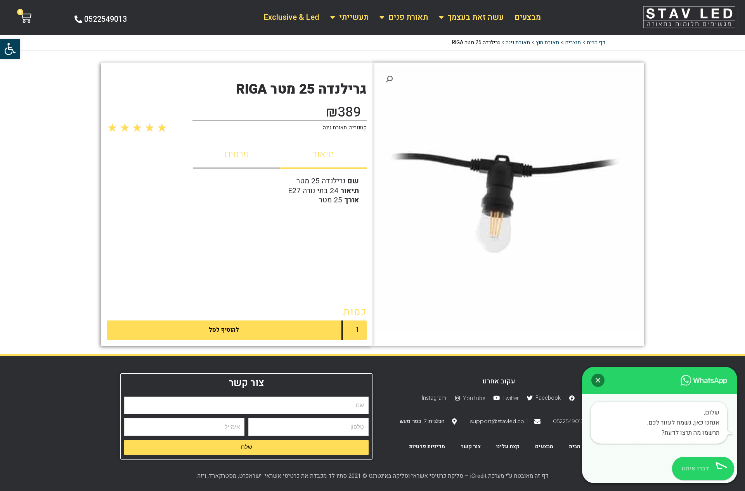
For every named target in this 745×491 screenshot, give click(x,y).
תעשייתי (354, 17)
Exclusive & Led (291, 17)
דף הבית (578, 446)
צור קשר (471, 446)
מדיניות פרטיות (427, 446)
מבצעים (528, 17)
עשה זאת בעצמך (476, 17)
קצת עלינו (508, 446)
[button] (10, 49)
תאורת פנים (408, 17)
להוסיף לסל (224, 330)
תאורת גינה (335, 128)
